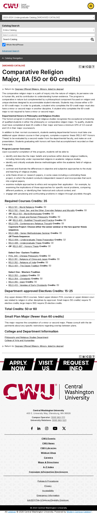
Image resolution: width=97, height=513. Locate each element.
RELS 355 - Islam (16, 282)
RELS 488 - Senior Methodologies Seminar (29, 233)
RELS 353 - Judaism (18, 275)
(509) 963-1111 (58, 417)
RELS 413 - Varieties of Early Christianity (27, 285)
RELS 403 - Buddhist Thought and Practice (33, 220)
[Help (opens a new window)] (93, 66)
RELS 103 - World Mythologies (27, 213)
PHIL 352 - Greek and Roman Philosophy (28, 217)
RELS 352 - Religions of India (22, 262)
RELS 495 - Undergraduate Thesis (25, 243)
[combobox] (48, 17)
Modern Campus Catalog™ (79, 511)
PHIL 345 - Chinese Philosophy (23, 256)
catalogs (12, 511)
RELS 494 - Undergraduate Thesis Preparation (31, 239)
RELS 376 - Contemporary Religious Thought (30, 223)
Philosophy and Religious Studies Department (26, 337)
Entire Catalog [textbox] (10, 30)
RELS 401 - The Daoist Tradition (23, 265)
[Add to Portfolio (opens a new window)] (83, 66)
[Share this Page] (86, 66)
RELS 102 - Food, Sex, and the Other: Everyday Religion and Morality (41, 210)
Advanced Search (10, 51)
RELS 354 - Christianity (19, 278)
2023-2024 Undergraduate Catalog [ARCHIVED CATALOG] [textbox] (31, 17)
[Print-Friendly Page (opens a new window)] (90, 66)
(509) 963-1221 (59, 420)
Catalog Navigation (14, 58)
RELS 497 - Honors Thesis (26, 246)
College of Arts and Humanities (19, 340)
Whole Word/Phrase (14, 45)
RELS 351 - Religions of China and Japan (28, 259)
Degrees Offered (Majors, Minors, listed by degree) (39, 89)
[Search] (92, 39)
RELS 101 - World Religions (21, 207)
